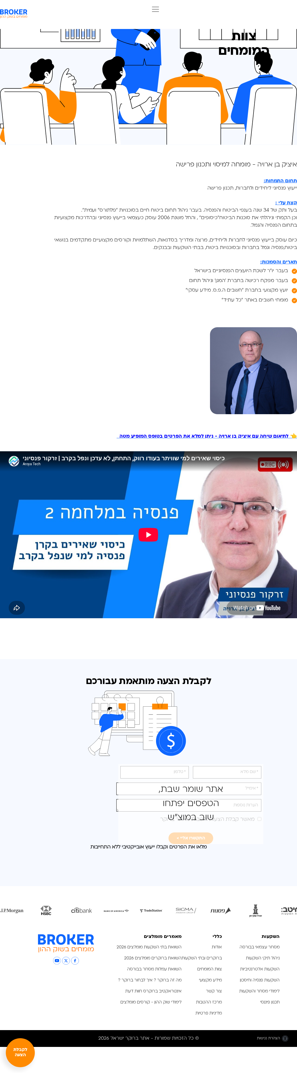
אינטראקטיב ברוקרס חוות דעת (153, 991)
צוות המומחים (209, 969)
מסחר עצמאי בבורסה (260, 947)
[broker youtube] (57, 961)
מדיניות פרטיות (208, 1013)
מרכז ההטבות (209, 1002)
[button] (153, 10)
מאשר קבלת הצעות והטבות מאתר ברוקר (207, 819)
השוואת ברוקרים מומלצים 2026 (153, 958)
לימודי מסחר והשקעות (259, 991)
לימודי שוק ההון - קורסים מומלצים (151, 1002)
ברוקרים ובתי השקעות (202, 958)
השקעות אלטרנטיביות (260, 969)
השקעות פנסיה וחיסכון (260, 980)
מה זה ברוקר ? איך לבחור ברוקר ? (150, 980)
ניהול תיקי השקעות (263, 958)
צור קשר (214, 991)
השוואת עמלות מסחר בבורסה (154, 969)
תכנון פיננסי (270, 1002)
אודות (217, 947)
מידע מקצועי (210, 980)
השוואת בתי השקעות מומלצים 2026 (149, 947)
